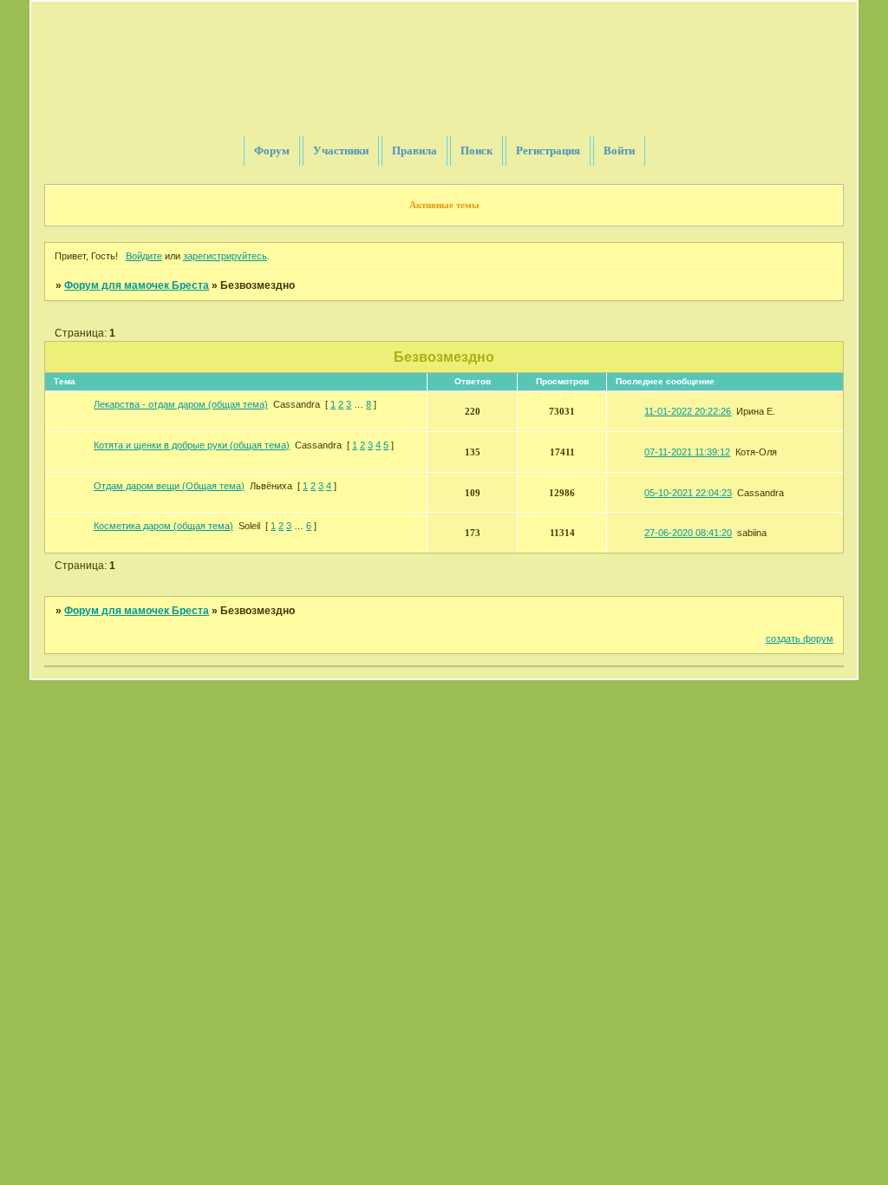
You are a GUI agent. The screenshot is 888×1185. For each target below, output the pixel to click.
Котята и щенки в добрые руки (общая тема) (192, 445)
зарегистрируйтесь (225, 256)
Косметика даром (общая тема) (163, 525)
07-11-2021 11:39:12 (687, 452)
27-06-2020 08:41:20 (688, 532)
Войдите (144, 256)
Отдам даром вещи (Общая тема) (169, 486)
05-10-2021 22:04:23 (688, 493)
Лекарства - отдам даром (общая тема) (181, 404)
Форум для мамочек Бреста (136, 285)
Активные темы (444, 205)
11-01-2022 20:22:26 (687, 411)
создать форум (799, 638)
